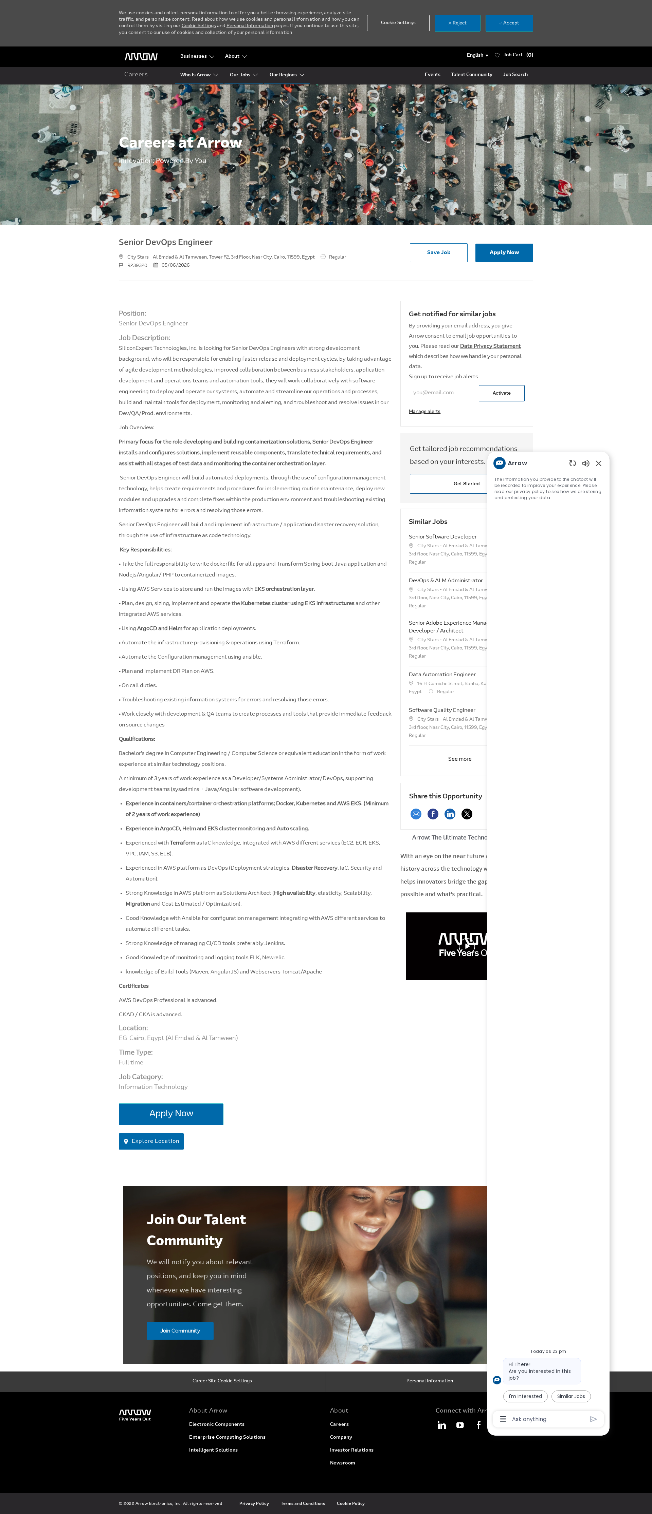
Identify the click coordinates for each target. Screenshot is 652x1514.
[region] (548, 940)
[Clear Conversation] (573, 463)
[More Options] (503, 1419)
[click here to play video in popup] (467, 946)
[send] (594, 1419)
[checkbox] (439, 252)
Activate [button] (502, 393)
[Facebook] (479, 1425)
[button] (477, 55)
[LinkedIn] (441, 1425)
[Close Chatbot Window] (598, 463)
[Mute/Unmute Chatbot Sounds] (586, 463)
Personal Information (250, 26)
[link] (424, 412)
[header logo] (141, 57)
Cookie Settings (199, 26)
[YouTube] (460, 1425)
